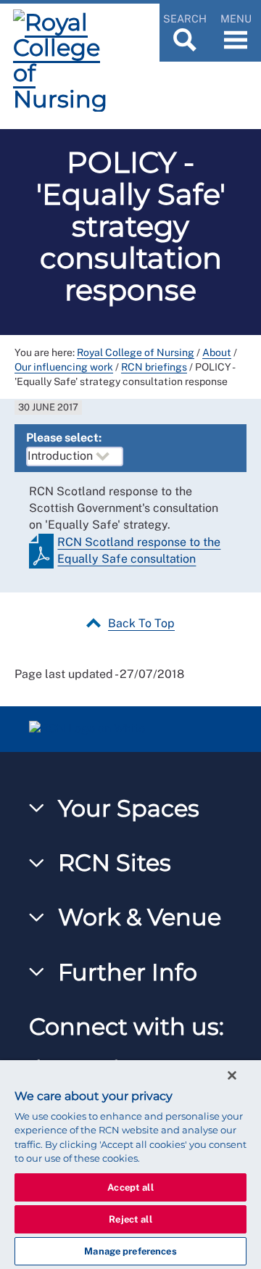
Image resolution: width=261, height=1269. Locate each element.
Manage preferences (130, 1251)
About (216, 352)
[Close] (232, 1075)
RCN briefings (154, 367)
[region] (130, 1164)
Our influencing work (63, 367)
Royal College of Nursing (135, 352)
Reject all (130, 1219)
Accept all (130, 1187)
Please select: (64, 438)
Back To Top (141, 623)
